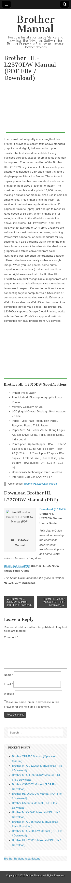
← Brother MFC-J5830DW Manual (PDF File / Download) (19, 601)
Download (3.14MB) (52, 509)
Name (8, 674)
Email (8, 684)
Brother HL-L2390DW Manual (40, 483)
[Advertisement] (35, 108)
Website (9, 693)
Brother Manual (36, 24)
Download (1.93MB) (17, 565)
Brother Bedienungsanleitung (22, 858)
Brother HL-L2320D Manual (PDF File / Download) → (53, 601)
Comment (11, 637)
